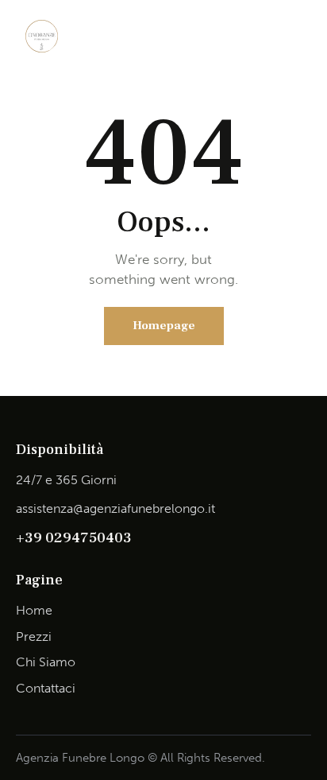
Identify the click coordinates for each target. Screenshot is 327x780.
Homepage (164, 325)
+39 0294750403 (74, 537)
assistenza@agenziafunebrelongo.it (115, 508)
